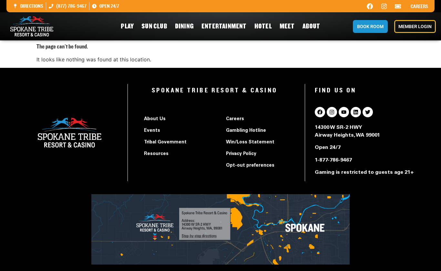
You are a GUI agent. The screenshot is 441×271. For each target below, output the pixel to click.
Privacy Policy (241, 154)
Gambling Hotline (246, 131)
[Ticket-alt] (398, 6)
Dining (184, 26)
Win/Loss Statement (250, 142)
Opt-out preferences (250, 165)
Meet (287, 26)
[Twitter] (368, 112)
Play (127, 26)
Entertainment (224, 26)
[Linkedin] (356, 112)
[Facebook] (370, 6)
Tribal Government (165, 142)
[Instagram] (384, 6)
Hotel (263, 26)
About (311, 26)
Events (152, 131)
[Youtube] (344, 112)
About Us (155, 119)
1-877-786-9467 (333, 160)
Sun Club (154, 26)
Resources (156, 154)
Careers (419, 6)
